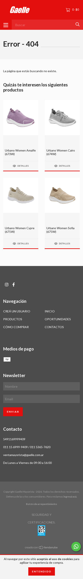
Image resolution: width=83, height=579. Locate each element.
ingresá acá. (70, 496)
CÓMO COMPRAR (16, 327)
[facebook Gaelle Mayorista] (14, 284)
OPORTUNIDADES (58, 319)
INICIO (50, 311)
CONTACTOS (54, 327)
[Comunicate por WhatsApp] (76, 546)
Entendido (41, 571)
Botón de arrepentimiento (41, 504)
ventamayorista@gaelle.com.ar (23, 455)
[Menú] (6, 25)
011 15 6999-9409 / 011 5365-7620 (26, 447)
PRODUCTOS (12, 319)
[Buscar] (77, 24)
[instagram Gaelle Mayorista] (6, 284)
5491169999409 (14, 439)
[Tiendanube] (41, 548)
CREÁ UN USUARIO (16, 311)
